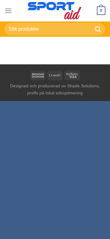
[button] (8, 10)
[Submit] (98, 29)
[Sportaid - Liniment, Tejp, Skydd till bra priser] (55, 10)
